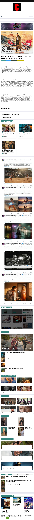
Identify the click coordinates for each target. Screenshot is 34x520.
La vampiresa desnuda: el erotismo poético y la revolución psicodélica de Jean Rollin (24, 392)
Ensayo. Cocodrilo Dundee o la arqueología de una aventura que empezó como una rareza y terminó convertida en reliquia (17, 447)
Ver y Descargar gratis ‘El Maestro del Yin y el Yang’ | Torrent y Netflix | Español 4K (28, 504)
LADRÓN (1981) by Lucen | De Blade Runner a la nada (10, 114)
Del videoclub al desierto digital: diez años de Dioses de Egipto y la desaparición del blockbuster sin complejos (8, 151)
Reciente (6, 474)
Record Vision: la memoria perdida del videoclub (9, 404)
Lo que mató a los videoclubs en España (24, 404)
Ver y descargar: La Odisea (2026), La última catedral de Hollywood (11, 468)
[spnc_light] (32, 16)
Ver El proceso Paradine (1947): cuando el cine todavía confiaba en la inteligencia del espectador (8, 392)
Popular (17, 474)
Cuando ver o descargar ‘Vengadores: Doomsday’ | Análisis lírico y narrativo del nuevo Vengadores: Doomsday (18, 489)
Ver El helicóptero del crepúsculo (8, 384)
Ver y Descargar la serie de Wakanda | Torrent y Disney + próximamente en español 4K (5, 505)
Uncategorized (3, 498)
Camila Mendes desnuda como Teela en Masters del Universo (28, 418)
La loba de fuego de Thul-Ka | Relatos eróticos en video (24, 384)
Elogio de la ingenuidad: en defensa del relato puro (8, 412)
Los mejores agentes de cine (6, 117)
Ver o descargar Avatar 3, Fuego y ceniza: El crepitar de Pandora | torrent (16, 476)
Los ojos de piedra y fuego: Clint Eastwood (24, 412)
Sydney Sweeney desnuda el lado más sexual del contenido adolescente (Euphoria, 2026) (11, 428)
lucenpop (4, 132)
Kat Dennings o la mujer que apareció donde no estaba (28, 428)
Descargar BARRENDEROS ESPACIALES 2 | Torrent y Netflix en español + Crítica (16, 511)
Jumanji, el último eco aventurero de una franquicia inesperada (14, 368)
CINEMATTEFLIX (17, 13)
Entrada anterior (4, 113)
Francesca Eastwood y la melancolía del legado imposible (11, 418)
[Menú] (2, 16)
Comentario (27, 474)
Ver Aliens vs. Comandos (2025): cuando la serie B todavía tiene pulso (24, 134)
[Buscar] (30, 16)
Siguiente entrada (4, 116)
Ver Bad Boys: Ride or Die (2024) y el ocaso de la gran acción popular (8, 134)
